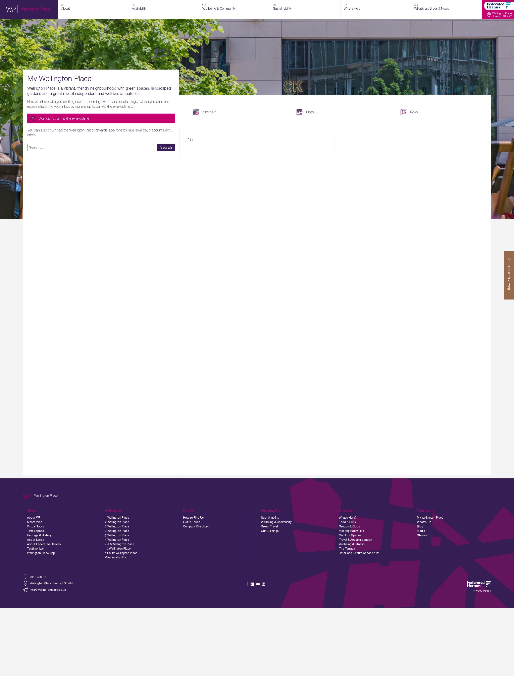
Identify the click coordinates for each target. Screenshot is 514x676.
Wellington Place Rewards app (92, 130)
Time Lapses (35, 530)
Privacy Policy (482, 590)
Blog (420, 526)
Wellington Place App (41, 553)
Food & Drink (347, 522)
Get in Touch (191, 522)
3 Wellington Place (117, 526)
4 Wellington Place (117, 530)
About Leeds (35, 539)
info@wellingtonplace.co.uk (48, 589)
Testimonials (35, 548)
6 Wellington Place (117, 539)
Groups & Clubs (349, 526)
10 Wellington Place (118, 548)
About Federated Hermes (44, 544)
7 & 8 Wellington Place (119, 544)
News (414, 112)
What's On (209, 112)
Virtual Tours (35, 526)
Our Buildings (270, 530)
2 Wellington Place (117, 522)
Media (421, 530)
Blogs (310, 112)
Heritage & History (39, 535)
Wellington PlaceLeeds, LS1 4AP (502, 15)
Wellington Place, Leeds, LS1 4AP (51, 583)
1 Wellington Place (117, 517)
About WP (34, 517)
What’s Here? (348, 517)
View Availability (115, 557)
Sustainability (270, 517)
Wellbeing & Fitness (352, 544)
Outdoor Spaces (350, 535)
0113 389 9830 (39, 577)
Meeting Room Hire (351, 530)
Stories (422, 535)
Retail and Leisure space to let (359, 553)
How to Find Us (193, 517)
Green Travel (269, 526)
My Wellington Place (430, 517)
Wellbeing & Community (276, 522)
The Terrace (347, 548)
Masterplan (34, 522)
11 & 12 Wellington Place (121, 553)
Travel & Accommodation (355, 539)
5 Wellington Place (117, 535)
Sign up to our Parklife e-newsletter (64, 118)
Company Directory (196, 526)
